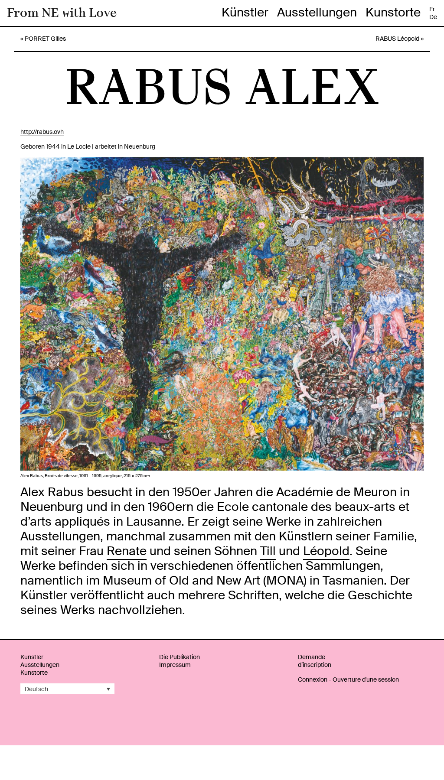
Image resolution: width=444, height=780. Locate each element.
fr (432, 9)
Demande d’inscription (314, 661)
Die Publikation (179, 657)
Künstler (245, 12)
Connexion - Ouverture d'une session (348, 679)
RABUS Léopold (397, 38)
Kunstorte (393, 12)
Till (268, 551)
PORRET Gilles (45, 38)
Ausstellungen (317, 12)
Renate (127, 551)
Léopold (326, 551)
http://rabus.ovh (42, 132)
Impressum (175, 665)
